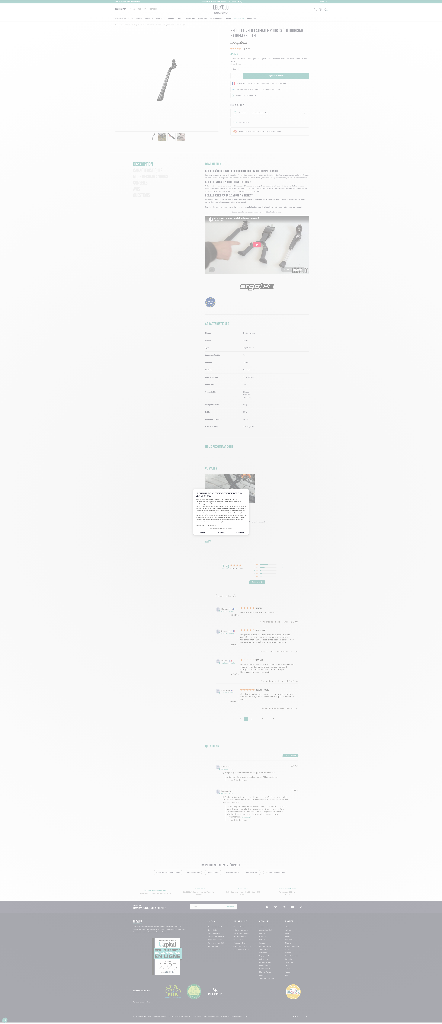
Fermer (202, 532)
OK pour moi (239, 532)
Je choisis (221, 532)
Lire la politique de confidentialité (206, 525)
